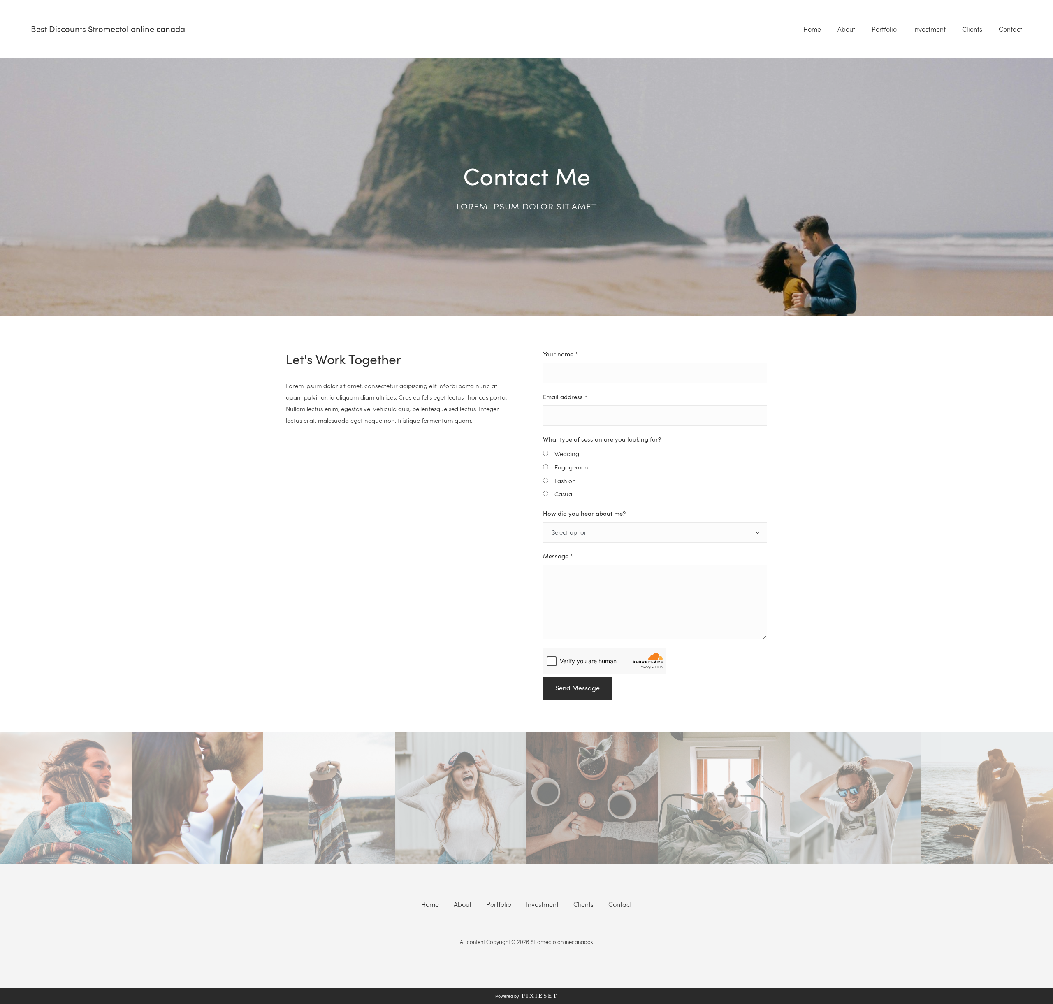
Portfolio (884, 29)
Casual (563, 494)
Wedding (566, 453)
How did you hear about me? (584, 513)
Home (812, 29)
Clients (972, 29)
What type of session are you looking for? (602, 439)
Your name (560, 354)
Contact (1010, 29)
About (846, 29)
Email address (565, 397)
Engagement (572, 467)
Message (558, 556)
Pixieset (540, 995)
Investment (929, 29)
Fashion (565, 480)
